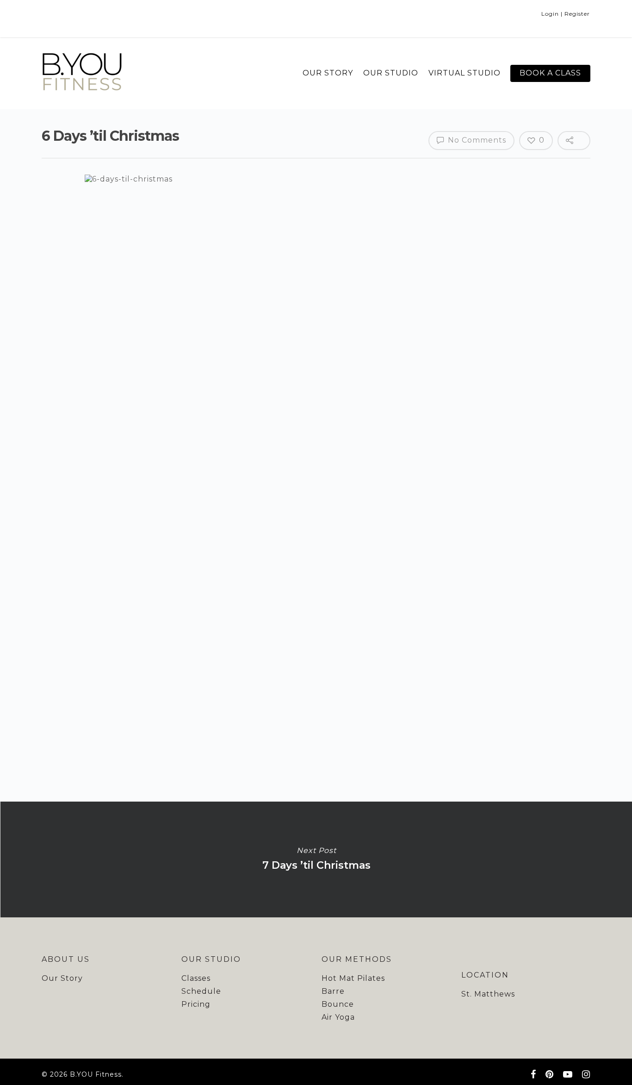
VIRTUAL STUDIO (464, 73)
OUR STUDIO (390, 73)
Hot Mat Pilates (353, 978)
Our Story (62, 978)
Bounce (338, 1004)
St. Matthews (488, 994)
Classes (196, 978)
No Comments (476, 140)
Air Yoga (338, 1017)
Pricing (196, 1004)
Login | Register (565, 13)
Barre (333, 991)
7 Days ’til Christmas (316, 859)
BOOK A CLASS (550, 73)
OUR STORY (328, 73)
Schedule (201, 991)
